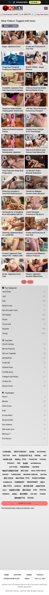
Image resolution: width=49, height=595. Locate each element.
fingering (24, 467)
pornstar (33, 459)
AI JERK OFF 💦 (26, 14)
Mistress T (24, 434)
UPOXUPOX (24, 358)
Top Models (9, 393)
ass (44, 455)
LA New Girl (24, 381)
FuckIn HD (24, 363)
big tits (7, 486)
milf (42, 482)
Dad (24, 301)
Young (24, 333)
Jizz (24, 296)
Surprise (24, 329)
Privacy (40, 575)
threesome (16, 474)
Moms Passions (24, 349)
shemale (10, 463)
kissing (43, 459)
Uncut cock (24, 324)
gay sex (33, 494)
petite (43, 490)
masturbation (10, 471)
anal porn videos (38, 471)
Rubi (24, 411)
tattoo (6, 456)
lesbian (17, 486)
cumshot (19, 482)
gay (18, 463)
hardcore (14, 490)
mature (43, 474)
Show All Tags (24, 503)
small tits (20, 459)
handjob (7, 459)
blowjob (28, 486)
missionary (32, 482)
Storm (24, 397)
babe (25, 463)
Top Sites (8, 340)
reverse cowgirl (30, 474)
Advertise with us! (12, 579)
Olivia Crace (24, 406)
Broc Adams (24, 425)
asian (31, 452)
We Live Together (24, 353)
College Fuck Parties (24, 377)
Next (30, 282)
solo (4, 490)
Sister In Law (24, 306)
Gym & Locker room (24, 310)
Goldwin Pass (24, 367)
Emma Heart (24, 415)
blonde (24, 494)
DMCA (27, 579)
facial (38, 456)
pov (35, 490)
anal (14, 494)
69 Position (24, 315)
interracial (36, 463)
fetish (31, 498)
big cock (8, 478)
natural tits (22, 478)
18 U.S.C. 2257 (40, 579)
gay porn (13, 467)
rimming (5, 494)
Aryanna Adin (24, 420)
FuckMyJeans (24, 372)
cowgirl (7, 452)
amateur (40, 486)
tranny (42, 494)
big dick (26, 490)
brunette (20, 498)
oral (14, 455)
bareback (7, 482)
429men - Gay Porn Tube (21, 591)
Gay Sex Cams (41, 14)
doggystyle (25, 455)
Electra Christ (24, 386)
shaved (5, 474)
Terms (29, 575)
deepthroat (20, 452)
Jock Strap (24, 292)
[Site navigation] (46, 8)
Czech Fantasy (24, 344)
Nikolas (24, 401)
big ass (24, 471)
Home (6, 575)
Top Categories (11, 288)
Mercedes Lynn (24, 429)
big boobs (41, 452)
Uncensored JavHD (9, 14)
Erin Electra (24, 439)
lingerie (35, 467)
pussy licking (38, 478)
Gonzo (24, 319)
